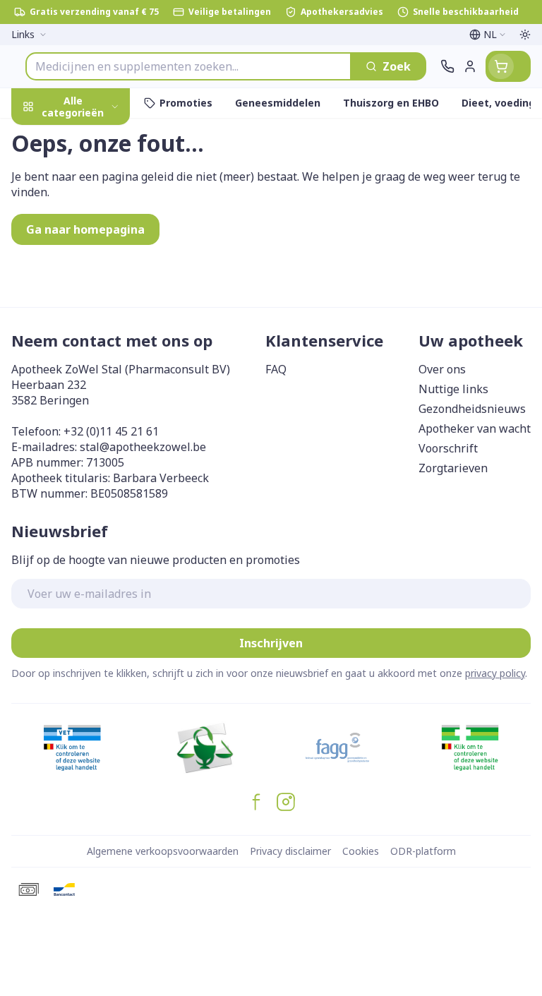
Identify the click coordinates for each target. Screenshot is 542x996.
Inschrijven (271, 643)
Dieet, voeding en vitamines (90, 233)
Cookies (360, 851)
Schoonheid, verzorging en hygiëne (90, 181)
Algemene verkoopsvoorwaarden (163, 851)
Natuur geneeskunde (90, 350)
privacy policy (495, 673)
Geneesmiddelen (90, 449)
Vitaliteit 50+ (90, 317)
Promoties (41, 136)
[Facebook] (256, 801)
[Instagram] (285, 801)
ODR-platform (423, 851)
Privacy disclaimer (290, 851)
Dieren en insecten (90, 416)
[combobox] (188, 66)
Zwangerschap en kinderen (90, 279)
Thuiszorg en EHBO (90, 383)
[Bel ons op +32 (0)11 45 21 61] (447, 66)
